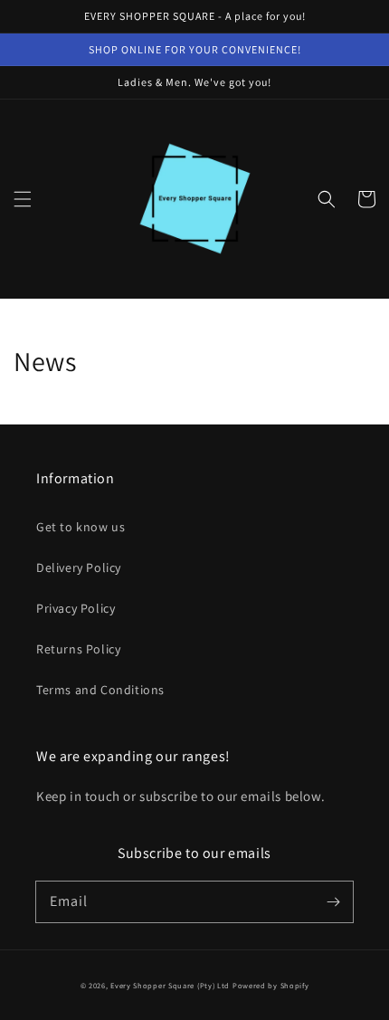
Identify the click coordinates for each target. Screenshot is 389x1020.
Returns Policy (78, 649)
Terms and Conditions (100, 690)
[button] (23, 199)
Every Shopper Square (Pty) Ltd (170, 985)
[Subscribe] (333, 901)
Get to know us (80, 527)
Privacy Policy (75, 608)
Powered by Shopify (270, 985)
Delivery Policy (78, 567)
